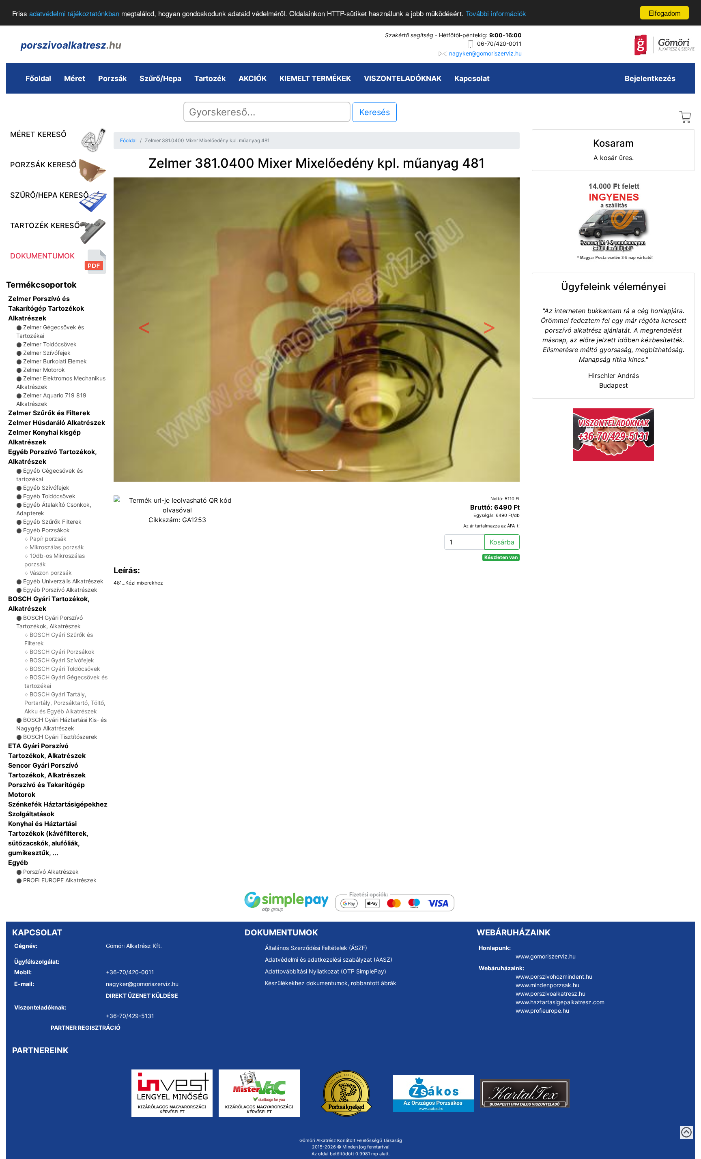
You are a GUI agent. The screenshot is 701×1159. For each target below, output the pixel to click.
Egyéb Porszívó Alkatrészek (60, 589)
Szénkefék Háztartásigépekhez (58, 804)
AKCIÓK (253, 78)
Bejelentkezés (650, 78)
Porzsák (112, 78)
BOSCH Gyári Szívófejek (62, 660)
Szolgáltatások (31, 814)
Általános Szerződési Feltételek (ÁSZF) (316, 947)
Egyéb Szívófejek (46, 487)
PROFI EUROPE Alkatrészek (60, 880)
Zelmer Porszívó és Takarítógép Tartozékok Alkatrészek (46, 308)
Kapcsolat (472, 78)
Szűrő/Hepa (160, 78)
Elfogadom (665, 13)
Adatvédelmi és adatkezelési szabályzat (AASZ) (328, 959)
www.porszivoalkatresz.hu (550, 993)
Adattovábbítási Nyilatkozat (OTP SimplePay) (325, 971)
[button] (144, 329)
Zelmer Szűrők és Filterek (49, 413)
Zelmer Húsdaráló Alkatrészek (56, 422)
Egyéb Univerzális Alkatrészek (63, 581)
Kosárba (502, 542)
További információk (496, 13)
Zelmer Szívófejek (47, 352)
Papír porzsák (48, 538)
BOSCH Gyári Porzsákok (62, 651)
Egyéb (18, 862)
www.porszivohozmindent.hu (554, 976)
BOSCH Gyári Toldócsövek (65, 668)
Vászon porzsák (51, 572)
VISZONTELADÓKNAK (402, 78)
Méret (74, 78)
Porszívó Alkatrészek (51, 871)
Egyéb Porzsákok (46, 530)
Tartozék (210, 78)
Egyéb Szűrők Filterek (52, 521)
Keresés (374, 112)
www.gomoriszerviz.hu (546, 956)
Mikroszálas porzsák (57, 547)
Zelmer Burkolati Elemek (55, 361)
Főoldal (38, 78)
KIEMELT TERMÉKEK (315, 78)
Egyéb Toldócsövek (49, 496)
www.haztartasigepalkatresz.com (560, 1002)
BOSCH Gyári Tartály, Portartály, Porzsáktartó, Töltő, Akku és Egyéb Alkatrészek (64, 703)
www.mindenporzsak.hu (547, 985)
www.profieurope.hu (542, 1010)
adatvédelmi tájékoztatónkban (74, 13)
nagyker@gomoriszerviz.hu (485, 53)
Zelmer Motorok (44, 369)
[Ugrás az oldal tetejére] (686, 1132)
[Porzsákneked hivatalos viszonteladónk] (346, 1093)
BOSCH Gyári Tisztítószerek (60, 736)
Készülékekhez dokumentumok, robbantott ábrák (330, 983)
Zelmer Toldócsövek (50, 344)
